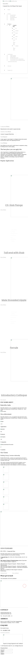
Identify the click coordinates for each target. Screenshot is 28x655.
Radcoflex (5, 3)
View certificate (15, 573)
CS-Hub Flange (14, 205)
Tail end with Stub (14, 252)
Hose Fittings (3, 209)
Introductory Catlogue (14, 395)
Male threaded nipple (14, 300)
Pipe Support (3, 399)
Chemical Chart (4, 573)
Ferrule (14, 347)
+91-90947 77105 (6, 630)
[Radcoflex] (6, 1)
